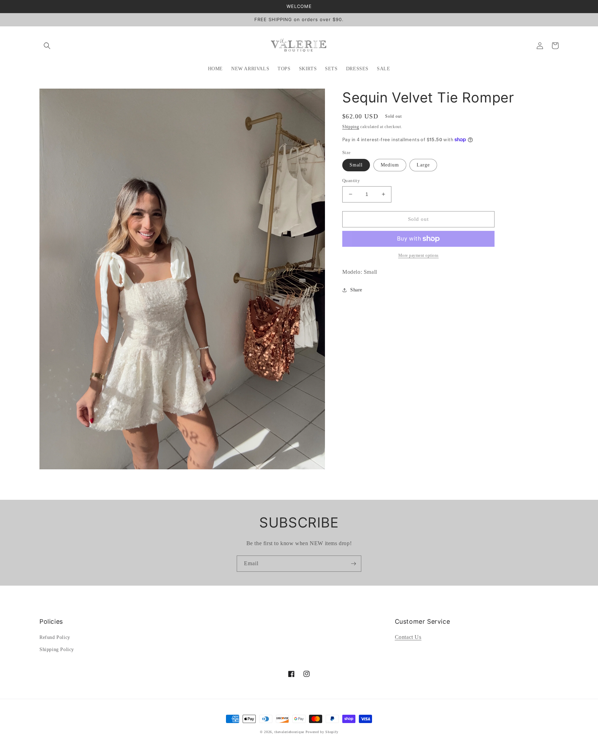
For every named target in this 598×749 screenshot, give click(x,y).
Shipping (350, 126)
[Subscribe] (353, 564)
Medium (390, 165)
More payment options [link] (418, 255)
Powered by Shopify (322, 732)
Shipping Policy (56, 649)
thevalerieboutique (289, 732)
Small (356, 165)
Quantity (351, 180)
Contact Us (408, 637)
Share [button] (356, 289)
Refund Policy (54, 637)
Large (423, 165)
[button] (47, 45)
